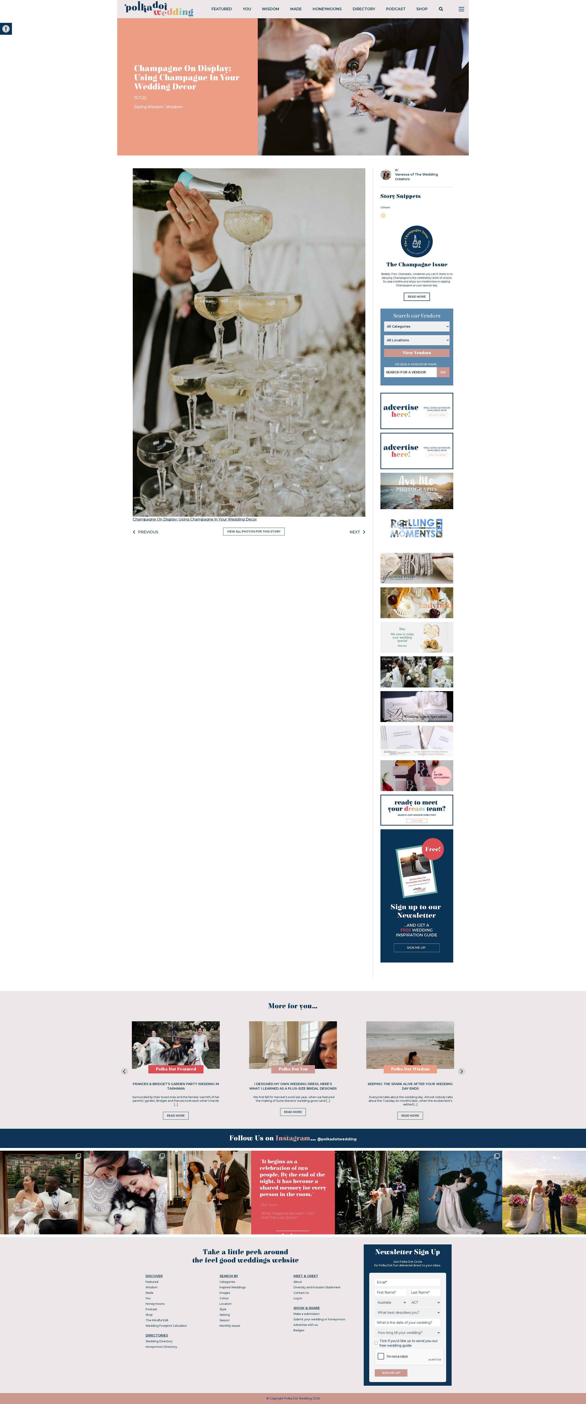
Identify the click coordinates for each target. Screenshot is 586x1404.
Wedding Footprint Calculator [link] (166, 1325)
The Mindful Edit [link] (157, 1320)
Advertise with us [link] (305, 1324)
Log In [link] (297, 1298)
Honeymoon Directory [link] (161, 1346)
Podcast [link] (396, 9)
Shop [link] (422, 9)
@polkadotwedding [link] (337, 1139)
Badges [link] (298, 1330)
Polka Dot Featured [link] (176, 1069)
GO (443, 372)
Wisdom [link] (270, 9)
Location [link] (226, 1303)
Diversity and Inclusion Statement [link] (317, 1287)
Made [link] (296, 9)
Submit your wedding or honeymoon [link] (319, 1319)
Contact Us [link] (301, 1292)
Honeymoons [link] (327, 9)
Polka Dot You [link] (293, 1069)
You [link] (247, 9)
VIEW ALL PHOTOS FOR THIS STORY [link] (254, 531)
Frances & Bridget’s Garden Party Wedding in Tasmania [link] (176, 1086)
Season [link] (225, 1320)
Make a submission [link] (306, 1314)
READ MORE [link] (417, 296)
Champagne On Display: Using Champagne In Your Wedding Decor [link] (195, 519)
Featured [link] (222, 9)
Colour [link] (224, 1298)
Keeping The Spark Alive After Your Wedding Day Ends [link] (410, 1086)
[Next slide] (461, 1071)
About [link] (297, 1282)
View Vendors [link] (417, 352)
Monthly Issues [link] (230, 1325)
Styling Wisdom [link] (149, 107)
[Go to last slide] (124, 1071)
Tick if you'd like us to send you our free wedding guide (409, 1343)
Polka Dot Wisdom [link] (410, 1069)
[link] (6, 29)
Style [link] (223, 1309)
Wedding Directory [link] (159, 1341)
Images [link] (225, 1292)
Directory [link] (364, 9)
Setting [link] (225, 1314)
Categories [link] (227, 1282)
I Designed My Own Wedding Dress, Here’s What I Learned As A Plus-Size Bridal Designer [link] (293, 1086)
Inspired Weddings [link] (233, 1287)
